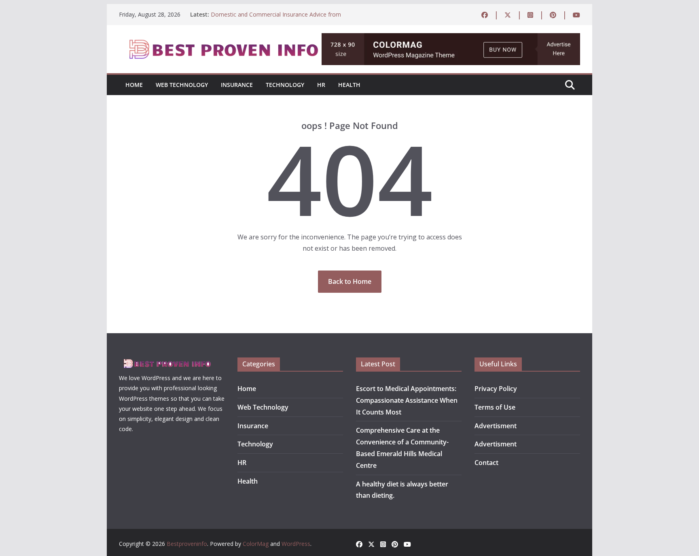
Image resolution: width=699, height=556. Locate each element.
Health (349, 85)
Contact (486, 462)
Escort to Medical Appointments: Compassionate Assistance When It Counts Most (407, 400)
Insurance (237, 85)
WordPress (296, 544)
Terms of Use (494, 407)
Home (134, 85)
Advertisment (495, 425)
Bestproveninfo (187, 544)
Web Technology (182, 85)
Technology (285, 85)
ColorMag (256, 544)
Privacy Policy (495, 388)
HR (321, 85)
